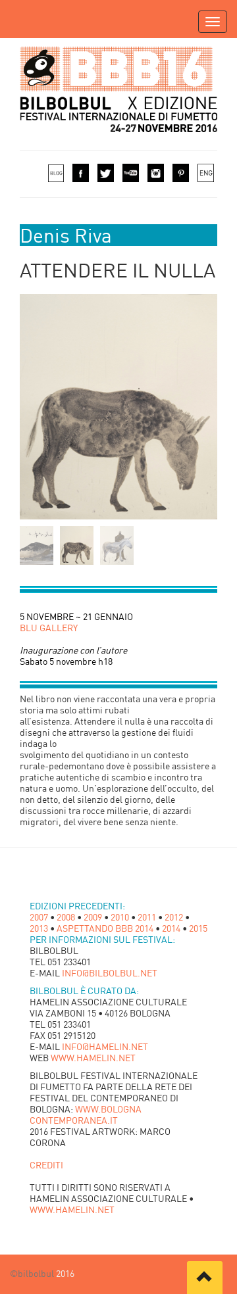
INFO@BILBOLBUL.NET (109, 972)
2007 (39, 917)
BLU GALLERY (49, 627)
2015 (198, 928)
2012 (174, 917)
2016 (64, 1273)
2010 (120, 917)
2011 (147, 917)
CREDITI (46, 1164)
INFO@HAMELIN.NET (105, 1046)
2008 (66, 917)
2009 (93, 917)
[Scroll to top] (205, 1277)
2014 (171, 928)
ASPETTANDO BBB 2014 (105, 928)
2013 (39, 928)
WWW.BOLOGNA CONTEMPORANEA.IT (86, 1114)
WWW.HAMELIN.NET (93, 1057)
